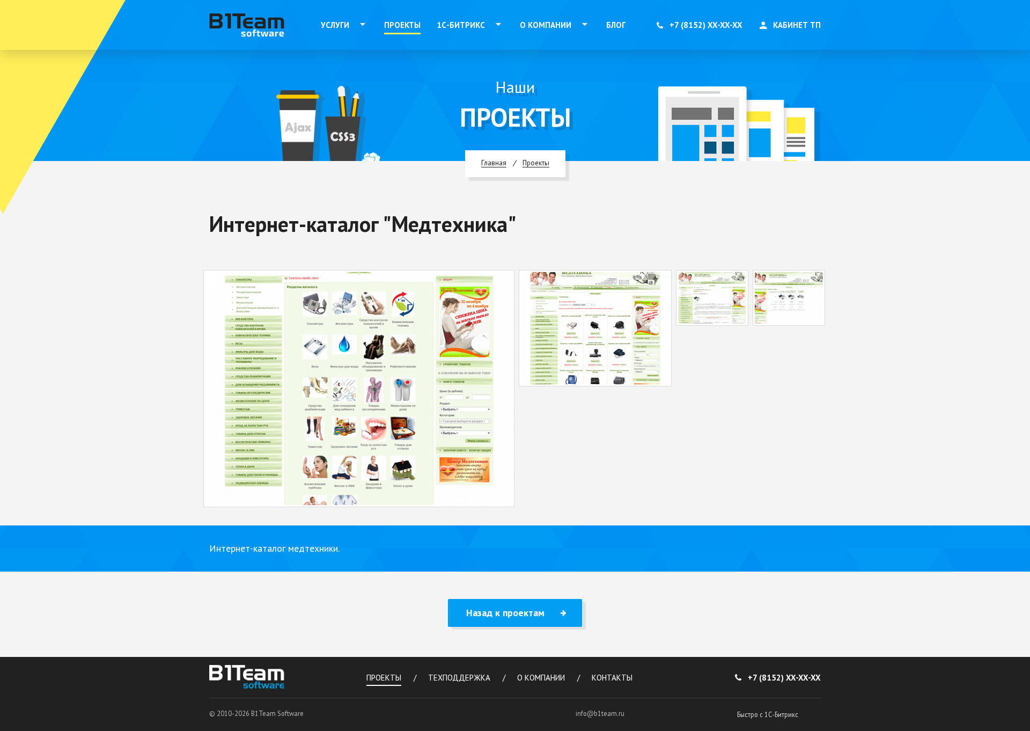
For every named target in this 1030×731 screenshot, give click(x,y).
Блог (616, 25)
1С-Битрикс (461, 25)
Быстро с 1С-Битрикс (767, 714)
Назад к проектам (505, 612)
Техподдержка (459, 677)
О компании (545, 25)
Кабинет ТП (797, 25)
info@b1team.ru (600, 713)
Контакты (612, 677)
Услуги (335, 25)
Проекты (402, 25)
